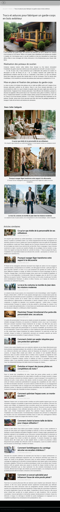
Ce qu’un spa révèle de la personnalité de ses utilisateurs (30, 141)
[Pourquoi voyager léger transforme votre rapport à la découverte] (30, 161)
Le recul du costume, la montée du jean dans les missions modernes (30, 215)
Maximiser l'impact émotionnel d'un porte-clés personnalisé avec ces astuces (37, 313)
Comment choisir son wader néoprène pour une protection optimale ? (36, 340)
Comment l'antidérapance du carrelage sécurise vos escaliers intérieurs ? (34, 449)
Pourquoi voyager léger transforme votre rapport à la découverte (30, 178)
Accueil (5, 8)
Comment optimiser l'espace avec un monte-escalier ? (36, 394)
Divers (10, 8)
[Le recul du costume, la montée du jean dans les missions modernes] (30, 199)
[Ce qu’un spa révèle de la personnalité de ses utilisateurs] (30, 124)
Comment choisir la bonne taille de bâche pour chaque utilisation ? (35, 422)
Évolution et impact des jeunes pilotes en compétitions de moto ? (35, 367)
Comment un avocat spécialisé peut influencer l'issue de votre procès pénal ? (34, 476)
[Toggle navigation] (4, 2)
